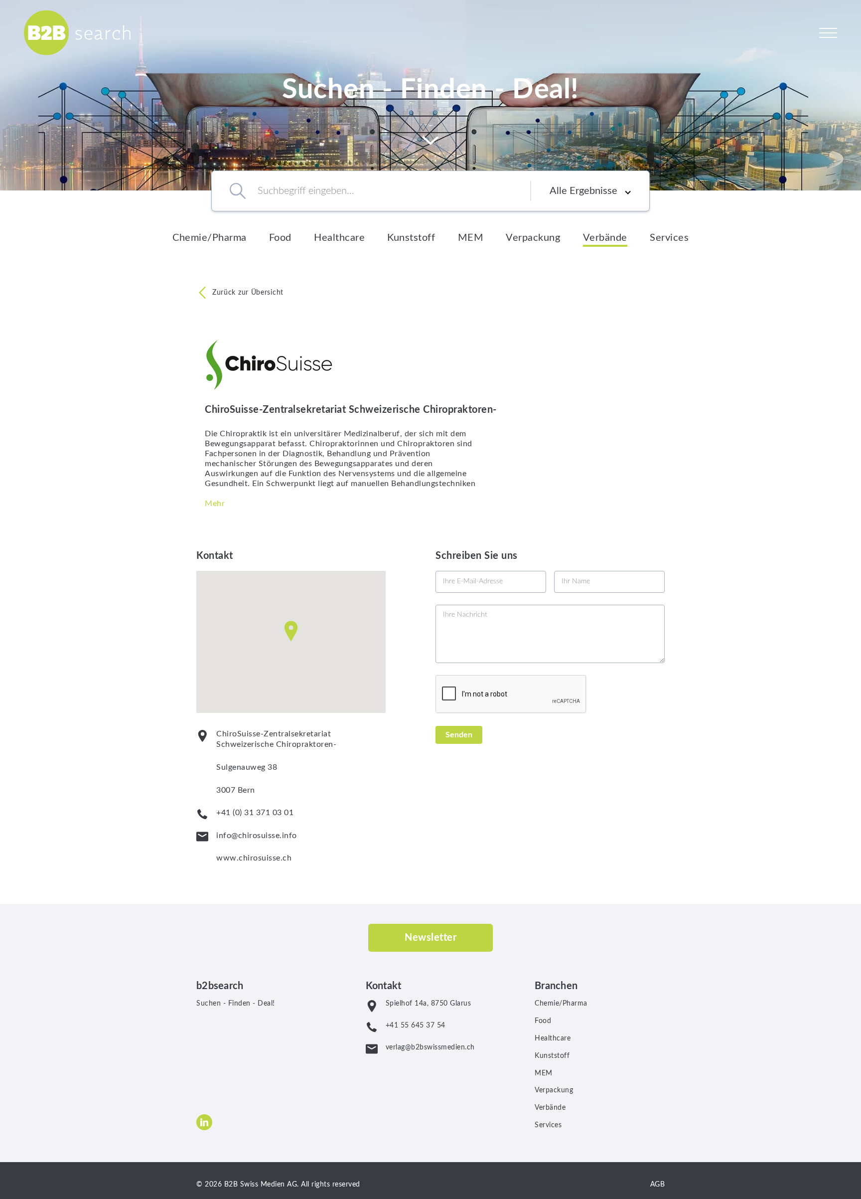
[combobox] (380, 191)
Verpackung (533, 238)
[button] (291, 631)
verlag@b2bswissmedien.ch (430, 1047)
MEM (471, 238)
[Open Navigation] (828, 32)
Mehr (215, 504)
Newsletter (430, 938)
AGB (657, 1184)
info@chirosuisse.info (256, 836)
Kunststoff (411, 238)
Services (669, 238)
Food (280, 238)
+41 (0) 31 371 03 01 (254, 813)
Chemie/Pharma (209, 238)
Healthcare (339, 238)
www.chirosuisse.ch (253, 858)
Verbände (605, 238)
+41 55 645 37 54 (415, 1025)
